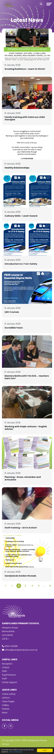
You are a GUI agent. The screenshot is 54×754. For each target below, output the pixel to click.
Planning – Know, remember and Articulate (23, 478)
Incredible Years (14, 327)
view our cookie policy (15, 752)
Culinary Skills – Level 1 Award (21, 215)
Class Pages (8, 701)
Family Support (9, 682)
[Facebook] (4, 726)
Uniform (6, 697)
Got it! (45, 750)
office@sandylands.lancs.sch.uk (21, 649)
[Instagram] (10, 726)
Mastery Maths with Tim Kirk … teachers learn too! (27, 377)
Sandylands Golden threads (20, 575)
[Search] (41, 4)
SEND (4, 671)
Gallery (5, 705)
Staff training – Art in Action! (21, 527)
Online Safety (9, 694)
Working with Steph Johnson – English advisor (26, 428)
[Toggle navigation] (49, 4)
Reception (7, 663)
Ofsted (5, 667)
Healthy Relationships (17, 167)
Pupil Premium (9, 674)
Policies (5, 708)
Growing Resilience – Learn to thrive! (25, 68)
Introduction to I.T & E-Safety (21, 263)
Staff (4, 678)
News (4, 712)
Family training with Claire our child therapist (25, 118)
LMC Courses (12, 312)
